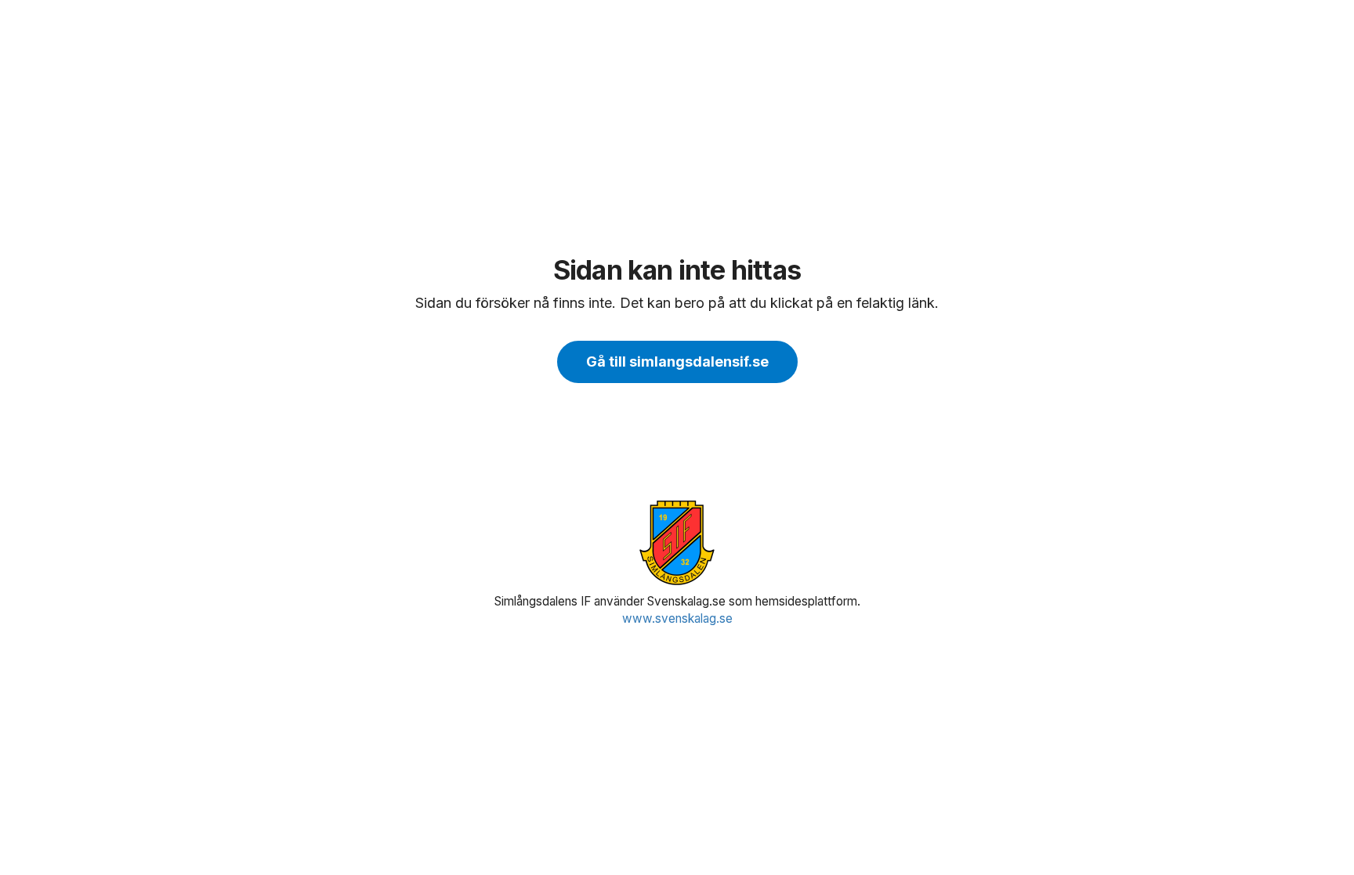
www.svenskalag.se (677, 618)
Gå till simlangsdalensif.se (677, 361)
